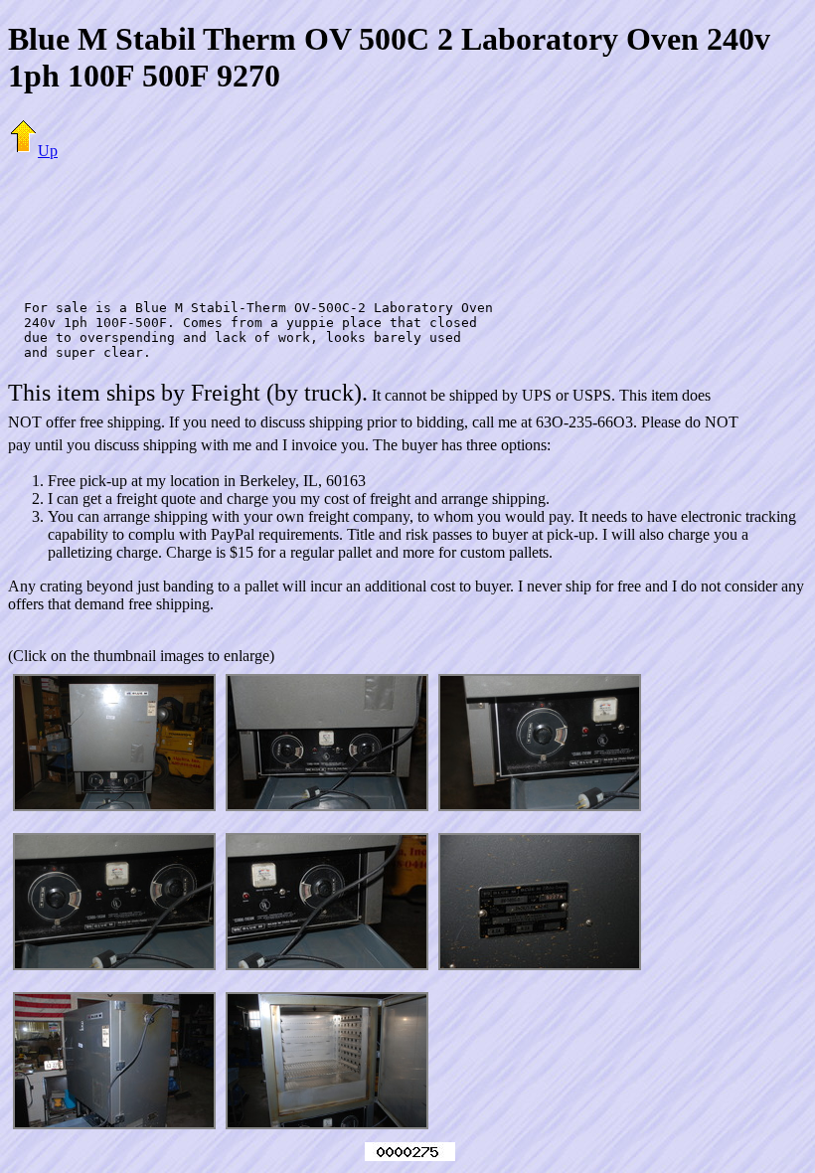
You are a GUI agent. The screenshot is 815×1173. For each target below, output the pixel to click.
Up (48, 150)
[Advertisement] (407, 220)
